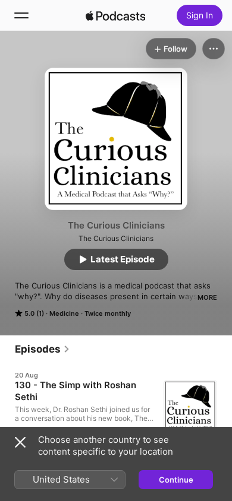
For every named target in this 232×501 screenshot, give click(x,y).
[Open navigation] (21, 15)
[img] (115, 15)
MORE (207, 297)
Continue (176, 479)
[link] (42, 349)
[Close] (20, 442)
